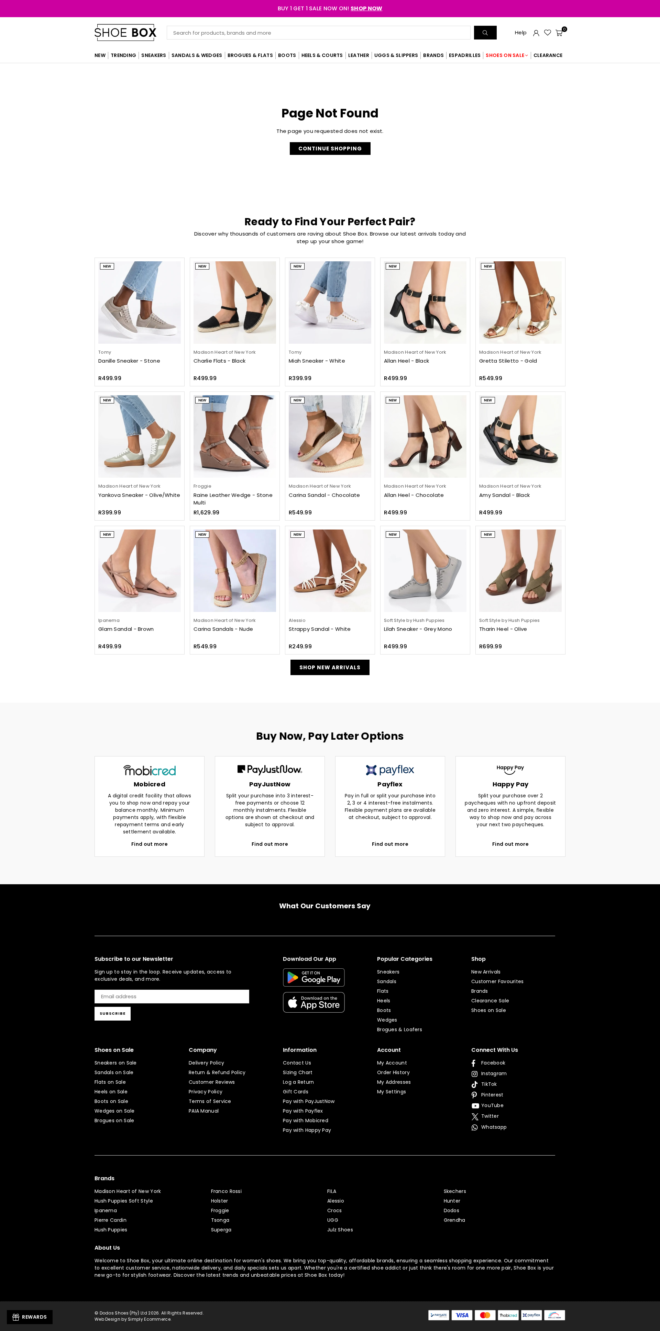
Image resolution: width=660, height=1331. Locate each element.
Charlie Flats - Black (219, 360)
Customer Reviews (212, 1082)
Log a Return (298, 1082)
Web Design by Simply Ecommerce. (133, 1319)
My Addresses (394, 1082)
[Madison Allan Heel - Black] (425, 302)
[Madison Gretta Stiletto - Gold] (520, 302)
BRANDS (433, 55)
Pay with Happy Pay (307, 1130)
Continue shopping (330, 148)
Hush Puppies (111, 1229)
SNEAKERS (153, 55)
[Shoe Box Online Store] (131, 32)
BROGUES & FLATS (250, 55)
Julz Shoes (340, 1229)
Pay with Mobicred (305, 1120)
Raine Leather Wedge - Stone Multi (233, 499)
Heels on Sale (111, 1091)
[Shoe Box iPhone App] (314, 1007)
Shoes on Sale (488, 1010)
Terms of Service (210, 1101)
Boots (384, 1010)
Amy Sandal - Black (504, 495)
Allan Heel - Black (406, 360)
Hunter (452, 1200)
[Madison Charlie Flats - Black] (235, 302)
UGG (332, 1220)
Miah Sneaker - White (317, 360)
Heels (383, 1000)
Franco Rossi (226, 1191)
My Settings (391, 1091)
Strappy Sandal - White (320, 629)
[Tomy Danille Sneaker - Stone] (139, 302)
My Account (392, 1062)
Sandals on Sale (114, 1072)
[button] (558, 32)
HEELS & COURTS (322, 55)
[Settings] (536, 32)
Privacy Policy (205, 1091)
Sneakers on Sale (116, 1062)
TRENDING (123, 55)
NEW (100, 55)
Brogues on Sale (114, 1120)
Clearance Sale (490, 1000)
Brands (479, 991)
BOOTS (287, 55)
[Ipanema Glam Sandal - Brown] (139, 571)
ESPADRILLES (465, 55)
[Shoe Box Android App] (314, 981)
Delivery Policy (206, 1062)
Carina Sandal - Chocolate (324, 495)
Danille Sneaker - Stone (129, 360)
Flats (383, 991)
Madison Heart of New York (128, 1191)
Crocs (334, 1210)
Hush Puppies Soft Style (124, 1200)
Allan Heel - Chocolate (414, 495)
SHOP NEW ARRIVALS (330, 667)
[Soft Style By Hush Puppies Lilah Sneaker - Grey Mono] (425, 571)
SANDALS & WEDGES (197, 55)
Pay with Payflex (303, 1110)
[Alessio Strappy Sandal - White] (330, 571)
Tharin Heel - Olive (503, 629)
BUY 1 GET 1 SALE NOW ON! (330, 8)
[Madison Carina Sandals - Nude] (235, 571)
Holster (219, 1200)
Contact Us (297, 1062)
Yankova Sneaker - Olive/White (139, 495)
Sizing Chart (298, 1072)
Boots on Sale (111, 1101)
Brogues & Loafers (399, 1029)
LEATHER (358, 55)
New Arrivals (486, 971)
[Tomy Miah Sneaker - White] (330, 302)
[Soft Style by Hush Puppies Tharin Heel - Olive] (520, 571)
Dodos (452, 1210)
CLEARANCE (548, 55)
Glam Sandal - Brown (126, 629)
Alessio (335, 1200)
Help (521, 32)
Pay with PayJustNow (309, 1101)
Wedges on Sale (114, 1110)
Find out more (149, 844)
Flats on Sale (110, 1082)
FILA (331, 1191)
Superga (221, 1229)
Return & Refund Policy (217, 1072)
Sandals (386, 981)
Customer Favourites (497, 981)
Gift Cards (295, 1091)
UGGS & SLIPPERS (396, 55)
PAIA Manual (204, 1110)
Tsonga (220, 1220)
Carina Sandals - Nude (223, 629)
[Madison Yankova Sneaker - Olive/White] (139, 436)
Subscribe (112, 1013)
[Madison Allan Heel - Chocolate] (425, 436)
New (107, 266)
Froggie (220, 1210)
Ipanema (106, 1210)
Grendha (454, 1220)
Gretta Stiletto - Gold (508, 360)
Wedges (387, 1019)
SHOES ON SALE (505, 55)
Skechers (455, 1191)
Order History (393, 1072)
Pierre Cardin (110, 1220)
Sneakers (388, 971)
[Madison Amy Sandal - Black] (520, 436)
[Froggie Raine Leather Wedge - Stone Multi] (235, 436)
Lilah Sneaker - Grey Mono (418, 629)
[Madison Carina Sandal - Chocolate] (330, 436)
